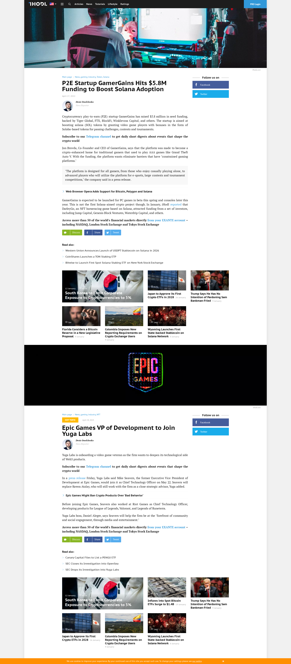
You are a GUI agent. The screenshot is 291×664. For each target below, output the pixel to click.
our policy (197, 661)
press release (77, 478)
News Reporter (82, 105)
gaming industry (88, 77)
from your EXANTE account (166, 220)
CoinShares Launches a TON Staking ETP (90, 256)
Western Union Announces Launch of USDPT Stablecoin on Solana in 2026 (112, 250)
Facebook (205, 84)
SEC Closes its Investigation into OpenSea (92, 563)
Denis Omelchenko (85, 101)
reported (176, 204)
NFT (98, 414)
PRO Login (255, 4)
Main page (67, 77)
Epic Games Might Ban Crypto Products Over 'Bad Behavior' (104, 495)
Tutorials (100, 4)
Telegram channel (98, 136)
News (89, 4)
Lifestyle (112, 4)
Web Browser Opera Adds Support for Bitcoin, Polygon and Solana (109, 191)
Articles (79, 4)
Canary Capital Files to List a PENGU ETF (90, 557)
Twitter (203, 94)
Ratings (124, 4)
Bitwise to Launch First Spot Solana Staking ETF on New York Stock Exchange (114, 262)
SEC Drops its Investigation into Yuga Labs (92, 569)
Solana (106, 77)
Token (99, 77)
